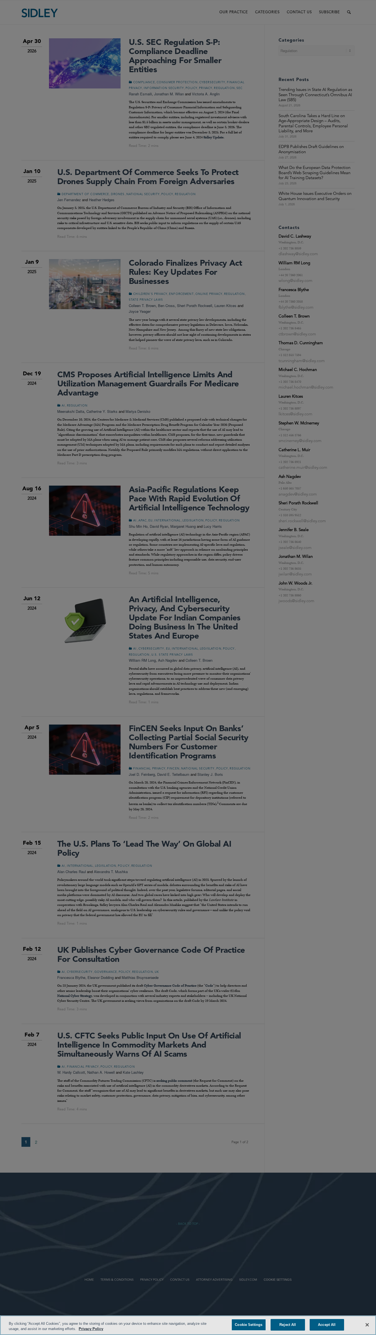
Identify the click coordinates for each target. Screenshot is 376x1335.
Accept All (327, 1325)
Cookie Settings (248, 1325)
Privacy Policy (91, 1329)
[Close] (367, 1325)
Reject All (287, 1325)
